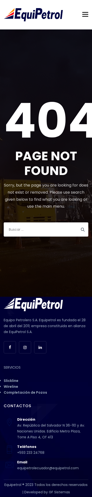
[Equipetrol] (33, 14)
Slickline (11, 380)
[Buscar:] (46, 229)
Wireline (11, 386)
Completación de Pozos (25, 392)
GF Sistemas (59, 492)
